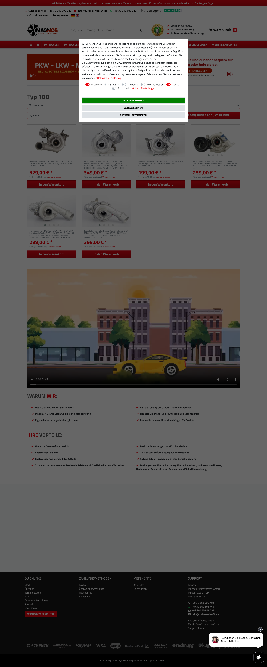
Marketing (132, 84)
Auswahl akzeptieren (133, 115)
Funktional (123, 88)
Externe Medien (155, 84)
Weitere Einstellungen (143, 88)
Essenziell (96, 84)
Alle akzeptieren (133, 100)
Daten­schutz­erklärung (109, 78)
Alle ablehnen (133, 108)
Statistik (114, 84)
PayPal (175, 84)
